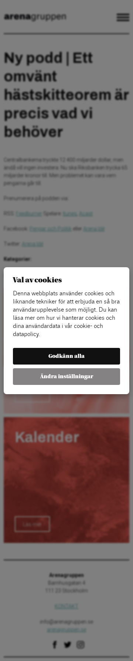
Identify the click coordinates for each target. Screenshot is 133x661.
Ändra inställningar (66, 376)
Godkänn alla (66, 356)
